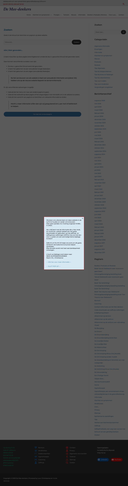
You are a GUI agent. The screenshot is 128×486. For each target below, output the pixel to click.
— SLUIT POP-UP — (53, 266)
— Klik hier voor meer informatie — (58, 262)
